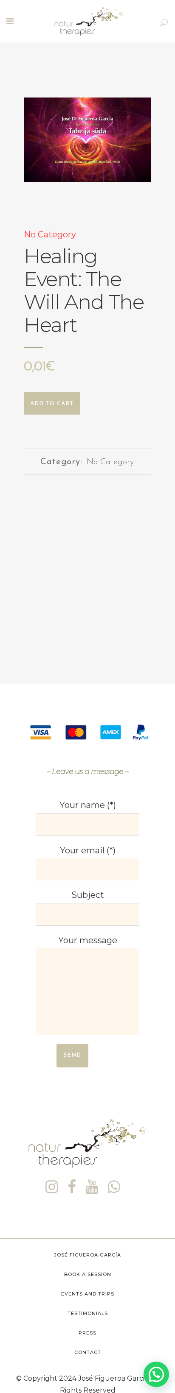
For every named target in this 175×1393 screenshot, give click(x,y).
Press (87, 1333)
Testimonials (88, 1313)
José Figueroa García (87, 1255)
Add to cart (51, 404)
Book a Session (87, 1274)
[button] (156, 1374)
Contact (87, 1352)
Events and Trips (87, 1294)
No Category (50, 234)
